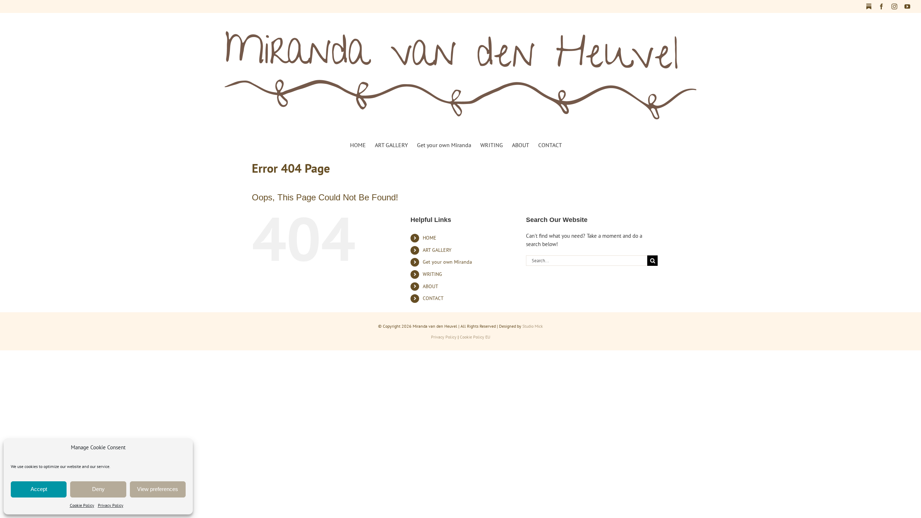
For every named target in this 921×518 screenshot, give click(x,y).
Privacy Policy (110, 505)
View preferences (157, 489)
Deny (98, 489)
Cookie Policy (82, 505)
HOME (429, 238)
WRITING (432, 274)
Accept (39, 489)
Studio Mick (532, 326)
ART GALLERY (437, 250)
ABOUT (430, 286)
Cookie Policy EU (475, 337)
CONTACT (433, 298)
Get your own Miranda (447, 262)
